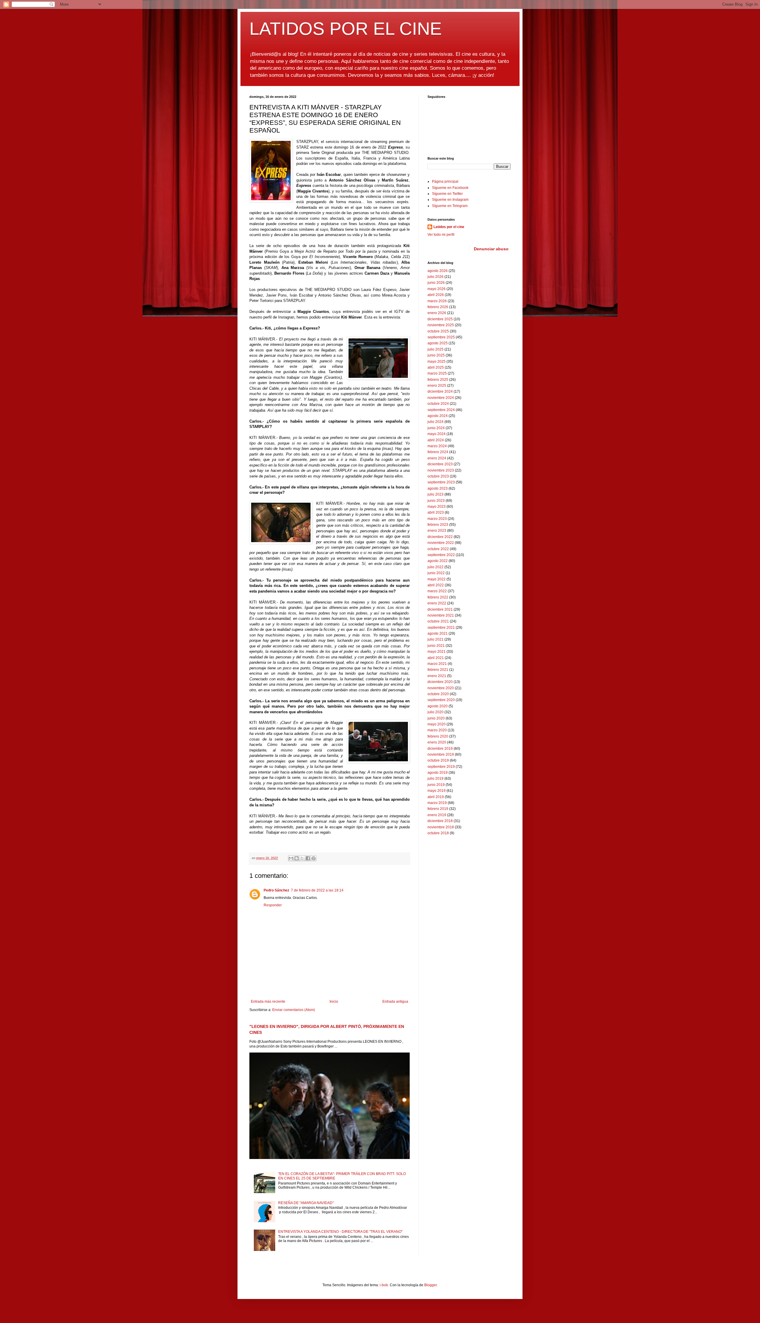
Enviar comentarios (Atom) (293, 1010)
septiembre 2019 (441, 767)
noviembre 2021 (441, 615)
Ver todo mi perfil (441, 235)
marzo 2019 (437, 803)
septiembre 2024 (441, 410)
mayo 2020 (437, 724)
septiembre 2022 (441, 555)
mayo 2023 (437, 506)
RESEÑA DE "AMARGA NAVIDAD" (306, 1203)
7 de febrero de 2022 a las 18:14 (317, 890)
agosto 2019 (438, 772)
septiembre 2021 (441, 627)
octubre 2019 (438, 760)
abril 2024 (436, 440)
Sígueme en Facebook (450, 188)
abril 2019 (436, 797)
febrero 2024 (438, 452)
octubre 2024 (438, 404)
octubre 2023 (438, 476)
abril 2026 (436, 295)
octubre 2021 (438, 621)
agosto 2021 (438, 633)
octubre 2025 (438, 331)
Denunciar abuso (491, 248)
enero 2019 (437, 815)
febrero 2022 (438, 597)
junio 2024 (436, 428)
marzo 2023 (437, 519)
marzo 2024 (437, 446)
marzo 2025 (437, 373)
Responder (273, 905)
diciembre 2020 (440, 682)
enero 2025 (437, 385)
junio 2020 (436, 718)
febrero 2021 (438, 670)
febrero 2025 (438, 380)
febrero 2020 (438, 736)
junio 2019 (436, 785)
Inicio (334, 1001)
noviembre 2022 (441, 543)
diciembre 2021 (440, 609)
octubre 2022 (438, 549)
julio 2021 (436, 639)
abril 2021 (436, 658)
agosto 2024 (438, 416)
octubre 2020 (438, 694)
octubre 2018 (438, 833)
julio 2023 (436, 494)
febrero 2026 (438, 307)
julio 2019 (436, 778)
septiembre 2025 (441, 337)
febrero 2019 (438, 809)
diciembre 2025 (440, 319)
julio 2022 (436, 567)
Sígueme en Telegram (450, 206)
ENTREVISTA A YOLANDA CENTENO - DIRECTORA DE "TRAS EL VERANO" (340, 1232)
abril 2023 (436, 512)
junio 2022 (436, 573)
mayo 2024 (437, 434)
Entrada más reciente (268, 1001)
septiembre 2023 (441, 482)
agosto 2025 (438, 343)
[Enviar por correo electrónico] (291, 858)
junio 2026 (436, 283)
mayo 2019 (437, 791)
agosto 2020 (438, 706)
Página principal (445, 181)
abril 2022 (436, 585)
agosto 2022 (438, 561)
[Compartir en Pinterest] (313, 858)
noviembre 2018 (441, 827)
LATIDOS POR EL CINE (345, 29)
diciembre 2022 (440, 537)
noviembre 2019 (441, 754)
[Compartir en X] (302, 858)
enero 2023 (437, 530)
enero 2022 (437, 603)
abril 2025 (436, 367)
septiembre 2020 (441, 700)
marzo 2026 (437, 301)
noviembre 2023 (441, 470)
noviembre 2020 (441, 688)
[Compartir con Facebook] (308, 858)
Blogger (430, 1285)
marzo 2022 (437, 591)
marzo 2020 (437, 730)
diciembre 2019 (440, 748)
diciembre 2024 (440, 391)
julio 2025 (436, 349)
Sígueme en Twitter (447, 194)
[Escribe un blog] (297, 858)
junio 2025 (436, 355)
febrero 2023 (438, 525)
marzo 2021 (437, 664)
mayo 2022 (437, 579)
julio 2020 (436, 712)
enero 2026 (437, 313)
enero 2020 (437, 742)
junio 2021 (436, 646)
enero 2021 (437, 676)
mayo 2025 (437, 361)
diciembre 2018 (440, 821)
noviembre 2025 (441, 325)
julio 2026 (436, 277)
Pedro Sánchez (276, 890)
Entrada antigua (395, 1001)
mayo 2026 (437, 289)
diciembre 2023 (440, 464)
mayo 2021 (437, 651)
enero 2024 (437, 458)
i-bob (384, 1285)
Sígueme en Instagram (450, 200)
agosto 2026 (438, 271)
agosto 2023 (438, 488)
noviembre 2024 (441, 398)
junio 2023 (436, 501)
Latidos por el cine (448, 227)
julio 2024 (436, 422)
